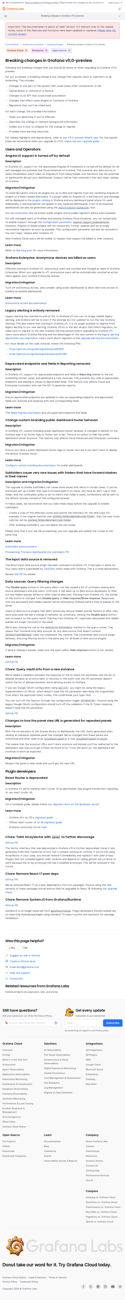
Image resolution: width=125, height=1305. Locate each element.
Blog (46, 1146)
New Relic (91, 1084)
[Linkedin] (98, 1286)
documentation (19, 213)
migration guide (44, 817)
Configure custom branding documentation (30, 465)
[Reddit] (120, 1286)
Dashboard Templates (14, 1156)
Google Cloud (93, 1064)
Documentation (12, 44)
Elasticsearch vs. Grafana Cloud (103, 1207)
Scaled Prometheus (54, 1073)
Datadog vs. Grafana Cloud (100, 1197)
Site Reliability (52, 1083)
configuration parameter (57, 222)
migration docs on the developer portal (76, 804)
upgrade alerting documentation (99, 338)
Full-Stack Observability (57, 1055)
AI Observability (52, 1050)
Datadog (90, 1079)
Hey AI (89, 1180)
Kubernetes (92, 1074)
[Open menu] (119, 9)
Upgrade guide (90, 141)
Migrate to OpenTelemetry (58, 1092)
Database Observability (15, 1089)
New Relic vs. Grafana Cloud (101, 1212)
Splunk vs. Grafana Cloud (99, 1221)
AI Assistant (9, 1064)
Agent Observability (13, 1069)
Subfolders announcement (21, 546)
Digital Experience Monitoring (60, 1068)
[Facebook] (83, 1286)
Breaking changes (55, 44)
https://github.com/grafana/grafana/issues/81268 (38, 353)
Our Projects (9, 1141)
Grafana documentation (33, 44)
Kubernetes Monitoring (14, 1079)
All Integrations (94, 1050)
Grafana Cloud (81, 1264)
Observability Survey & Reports (60, 1161)
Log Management (53, 1087)
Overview (7, 1050)
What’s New (8, 1121)
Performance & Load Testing (17, 1103)
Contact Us (92, 1165)
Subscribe (112, 1023)
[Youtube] (112, 1286)
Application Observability (16, 1074)
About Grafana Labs (97, 1141)
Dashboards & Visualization (17, 1084)
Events (47, 1156)
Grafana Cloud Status (14, 1126)
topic (44, 827)
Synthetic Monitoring (13, 1098)
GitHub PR (11, 661)
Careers (90, 1146)
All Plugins (91, 1055)
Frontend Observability (14, 1093)
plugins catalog (41, 200)
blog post (26, 250)
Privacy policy (102, 1030)
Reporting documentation (26, 412)
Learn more (113, 3)
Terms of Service (33, 2)
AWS (88, 1059)
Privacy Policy (52, 2)
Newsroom (91, 1156)
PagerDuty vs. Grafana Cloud (101, 1216)
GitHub (6, 1146)
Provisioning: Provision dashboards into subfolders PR (37, 552)
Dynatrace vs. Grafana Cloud (101, 1202)
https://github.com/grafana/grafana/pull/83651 (36, 349)
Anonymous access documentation (26, 303)
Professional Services (97, 1175)
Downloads (8, 1151)
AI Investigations (11, 1117)
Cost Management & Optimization (62, 1078)
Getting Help (93, 1170)
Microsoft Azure (94, 1069)
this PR (18, 574)
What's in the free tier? (15, 1059)
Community (50, 1151)
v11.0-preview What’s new (83, 137)
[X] (90, 1286)
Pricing (6, 1055)
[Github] (105, 1286)
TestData (49, 568)
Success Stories (94, 1161)
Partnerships (93, 1151)
